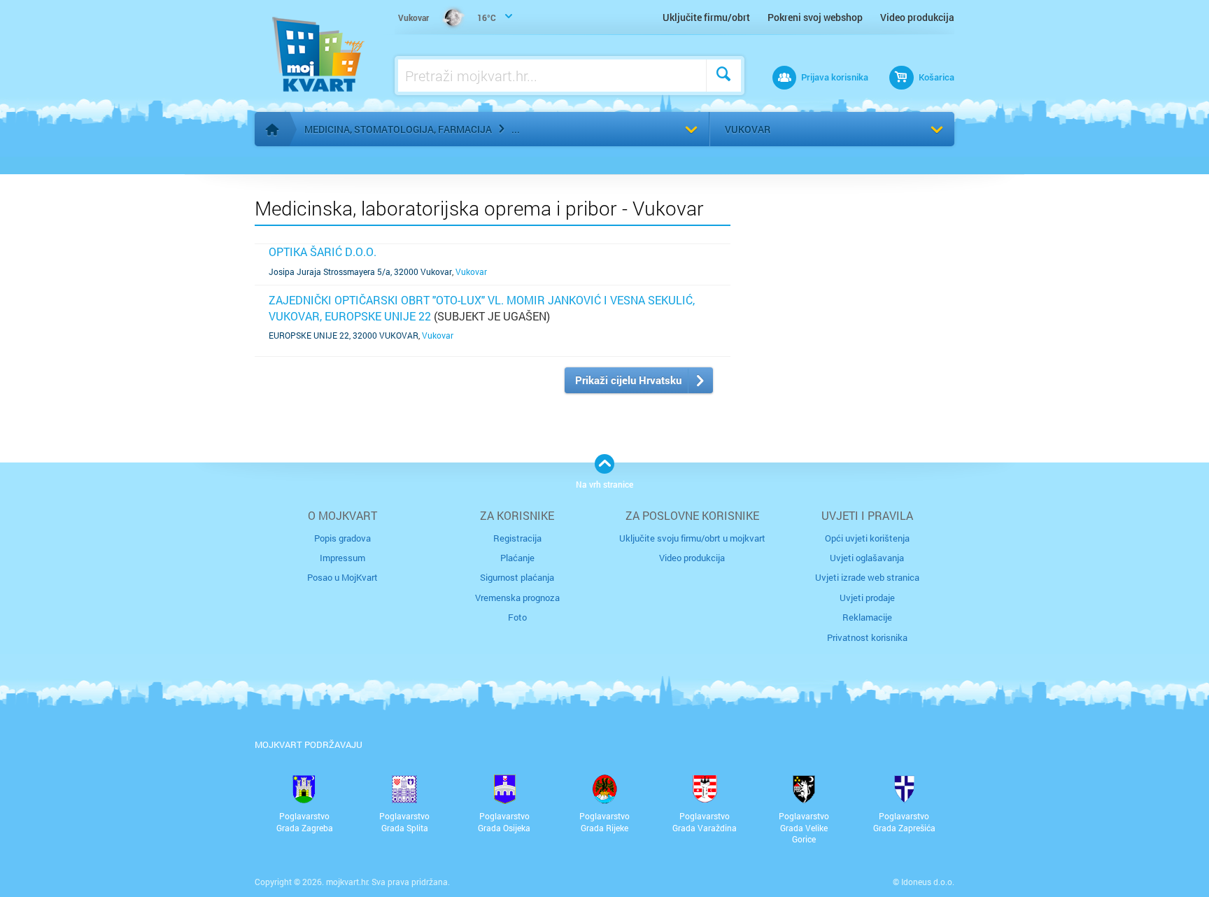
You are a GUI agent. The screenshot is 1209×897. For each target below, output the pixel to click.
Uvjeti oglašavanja (867, 557)
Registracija (517, 538)
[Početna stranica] (272, 129)
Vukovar (747, 129)
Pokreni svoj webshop (815, 17)
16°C (447, 17)
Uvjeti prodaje (867, 597)
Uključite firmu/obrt (706, 17)
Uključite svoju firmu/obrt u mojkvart (692, 538)
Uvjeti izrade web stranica (867, 577)
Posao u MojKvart (342, 577)
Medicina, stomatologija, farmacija (398, 129)
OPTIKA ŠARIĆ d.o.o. (322, 251)
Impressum (342, 557)
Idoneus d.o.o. (927, 881)
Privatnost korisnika (867, 637)
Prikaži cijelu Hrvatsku (628, 380)
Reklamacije (867, 617)
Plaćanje (517, 557)
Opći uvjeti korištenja (867, 538)
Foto (517, 617)
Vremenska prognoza (517, 597)
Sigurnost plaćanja (517, 577)
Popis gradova (342, 538)
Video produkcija (917, 17)
